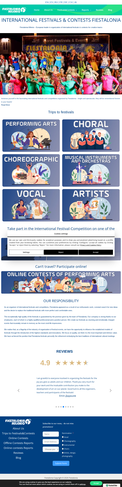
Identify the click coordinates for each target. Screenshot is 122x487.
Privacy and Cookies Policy (90, 245)
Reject (61, 252)
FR (61, 2)
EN (46, 2)
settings (82, 484)
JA (75, 2)
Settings (26, 252)
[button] (76, 10)
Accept (96, 483)
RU (56, 2)
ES (51, 2)
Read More (5, 105)
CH (70, 2)
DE (65, 2)
